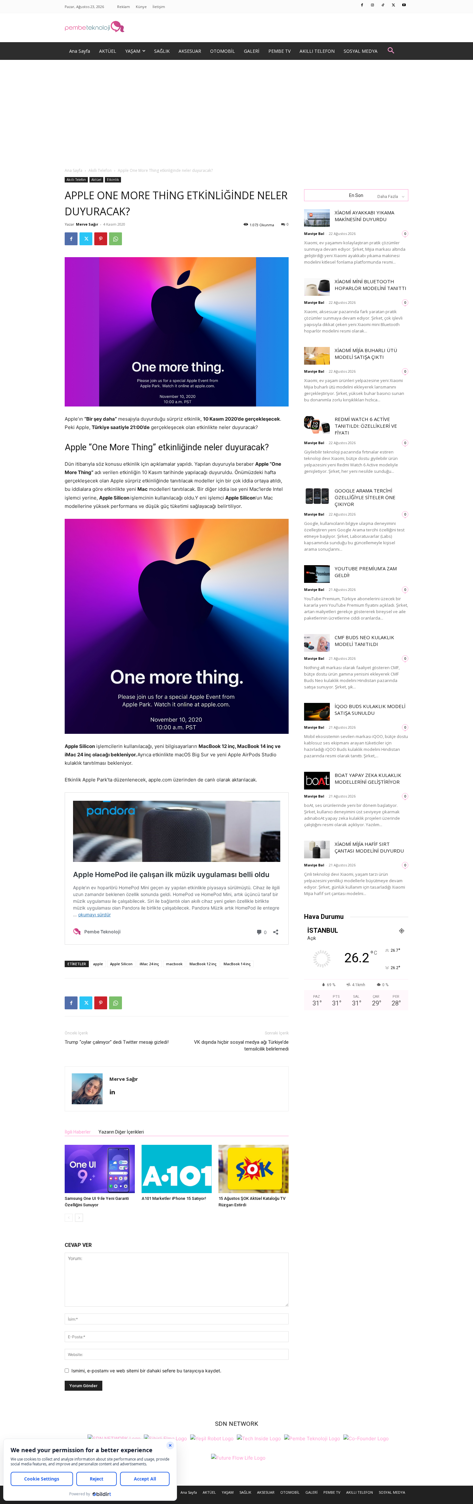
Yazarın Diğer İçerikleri (121, 1132)
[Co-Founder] (366, 1438)
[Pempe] (236, 27)
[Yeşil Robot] (212, 1438)
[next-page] (79, 1218)
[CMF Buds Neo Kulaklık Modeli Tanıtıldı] (317, 643)
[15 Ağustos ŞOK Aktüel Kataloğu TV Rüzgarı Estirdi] (253, 1169)
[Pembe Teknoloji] (312, 1438)
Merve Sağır (87, 224)
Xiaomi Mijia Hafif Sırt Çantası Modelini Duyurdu (369, 847)
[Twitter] (393, 5)
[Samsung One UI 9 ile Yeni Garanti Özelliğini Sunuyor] (100, 1169)
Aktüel (96, 179)
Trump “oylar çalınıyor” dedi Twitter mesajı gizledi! (117, 1042)
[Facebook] (362, 5)
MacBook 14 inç (237, 963)
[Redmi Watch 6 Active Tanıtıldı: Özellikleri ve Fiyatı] (317, 425)
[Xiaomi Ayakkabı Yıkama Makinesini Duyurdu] (317, 218)
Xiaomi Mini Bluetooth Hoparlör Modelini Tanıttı (370, 284)
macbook (174, 963)
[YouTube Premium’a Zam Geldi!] (317, 574)
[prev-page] (69, 1218)
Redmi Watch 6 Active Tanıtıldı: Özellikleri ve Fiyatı (366, 426)
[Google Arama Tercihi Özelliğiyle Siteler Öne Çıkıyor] (317, 496)
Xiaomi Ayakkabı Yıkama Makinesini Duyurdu (364, 215)
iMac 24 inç (149, 963)
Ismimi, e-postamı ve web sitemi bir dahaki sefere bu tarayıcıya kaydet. (146, 1370)
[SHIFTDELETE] (114, 1438)
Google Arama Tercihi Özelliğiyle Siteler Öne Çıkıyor (365, 497)
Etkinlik (113, 179)
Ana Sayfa (73, 170)
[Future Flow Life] (238, 1457)
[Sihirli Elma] (165, 1438)
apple (98, 963)
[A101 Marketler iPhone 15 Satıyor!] (177, 1169)
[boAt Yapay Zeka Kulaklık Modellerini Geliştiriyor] (317, 780)
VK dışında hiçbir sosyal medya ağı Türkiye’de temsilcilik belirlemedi (241, 1045)
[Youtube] (404, 5)
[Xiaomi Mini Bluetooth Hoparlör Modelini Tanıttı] (317, 287)
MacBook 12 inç (203, 963)
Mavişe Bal (314, 233)
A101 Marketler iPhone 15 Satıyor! (174, 1198)
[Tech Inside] (259, 1438)
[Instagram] (372, 5)
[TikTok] (383, 5)
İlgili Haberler (78, 1132)
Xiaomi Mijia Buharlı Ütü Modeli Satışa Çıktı (366, 353)
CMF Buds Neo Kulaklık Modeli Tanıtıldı (364, 640)
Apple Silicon (121, 963)
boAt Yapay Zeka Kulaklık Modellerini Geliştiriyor (368, 778)
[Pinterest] (100, 238)
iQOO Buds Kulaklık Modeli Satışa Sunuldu (370, 709)
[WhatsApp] (115, 238)
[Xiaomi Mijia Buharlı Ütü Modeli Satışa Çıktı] (317, 356)
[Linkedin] (114, 1092)
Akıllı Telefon (100, 170)
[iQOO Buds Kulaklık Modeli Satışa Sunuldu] (317, 712)
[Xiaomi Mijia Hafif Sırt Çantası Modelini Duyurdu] (317, 849)
